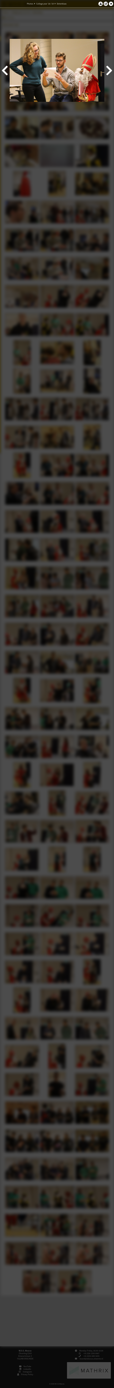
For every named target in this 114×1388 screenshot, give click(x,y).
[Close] (111, 3)
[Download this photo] (100, 3)
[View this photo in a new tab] (106, 3)
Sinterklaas (61, 3)
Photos (30, 3)
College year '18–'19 (45, 3)
